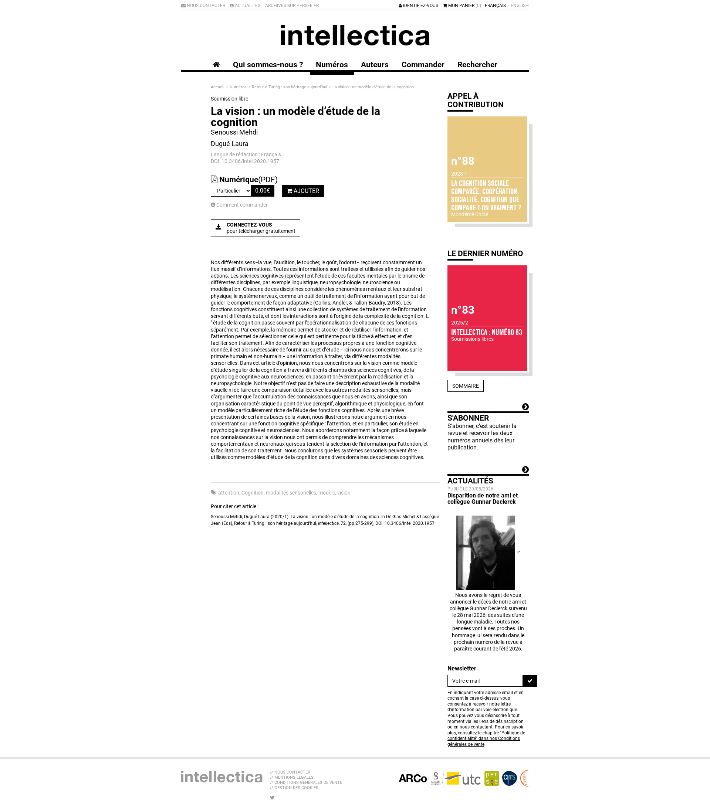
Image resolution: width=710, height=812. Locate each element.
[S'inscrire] (530, 681)
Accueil (218, 87)
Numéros (239, 87)
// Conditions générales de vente (306, 782)
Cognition (252, 493)
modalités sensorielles (291, 493)
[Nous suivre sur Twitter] (272, 798)
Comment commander (241, 205)
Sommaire (465, 386)
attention (228, 493)
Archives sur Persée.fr (292, 5)
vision (344, 493)
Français (495, 5)
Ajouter (305, 190)
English (520, 5)
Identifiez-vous (420, 5)
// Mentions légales (292, 777)
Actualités (247, 5)
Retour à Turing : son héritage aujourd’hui (290, 87)
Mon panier (464, 5)
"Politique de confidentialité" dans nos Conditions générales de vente (486, 738)
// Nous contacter (290, 772)
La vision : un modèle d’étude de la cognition (373, 87)
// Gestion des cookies (294, 787)
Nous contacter (205, 5)
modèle (326, 493)
